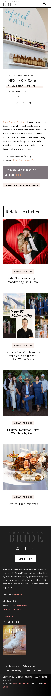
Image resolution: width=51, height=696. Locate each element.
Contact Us (8, 616)
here (18, 174)
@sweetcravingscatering (24, 160)
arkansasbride (18, 92)
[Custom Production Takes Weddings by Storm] (25, 393)
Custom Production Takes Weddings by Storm (23, 431)
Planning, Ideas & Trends (19, 75)
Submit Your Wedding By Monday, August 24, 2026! (23, 280)
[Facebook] (11, 103)
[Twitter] (17, 103)
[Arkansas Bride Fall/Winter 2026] (14, 640)
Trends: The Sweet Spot (23, 504)
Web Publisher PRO (21, 683)
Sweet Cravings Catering (13, 122)
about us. (18, 594)
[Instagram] (17, 548)
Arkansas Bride (23, 271)
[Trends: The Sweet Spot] (25, 467)
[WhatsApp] (29, 103)
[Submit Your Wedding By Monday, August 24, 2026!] (25, 241)
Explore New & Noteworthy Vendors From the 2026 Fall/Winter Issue (23, 355)
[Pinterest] (23, 103)
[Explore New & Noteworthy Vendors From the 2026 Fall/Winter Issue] (25, 315)
